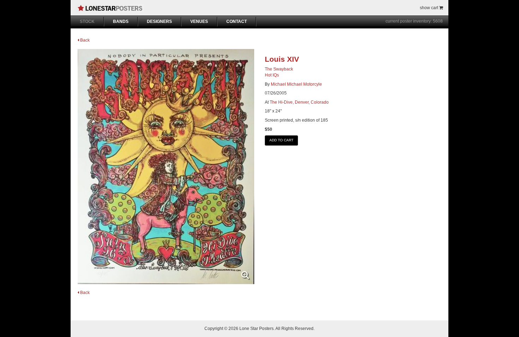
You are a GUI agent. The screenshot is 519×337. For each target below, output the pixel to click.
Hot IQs (272, 75)
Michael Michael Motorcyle (296, 84)
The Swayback (279, 69)
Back (84, 40)
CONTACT (236, 21)
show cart (429, 7)
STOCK (87, 21)
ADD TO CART (281, 140)
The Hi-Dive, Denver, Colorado (299, 102)
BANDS (121, 21)
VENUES (199, 21)
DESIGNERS (159, 21)
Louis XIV (282, 59)
